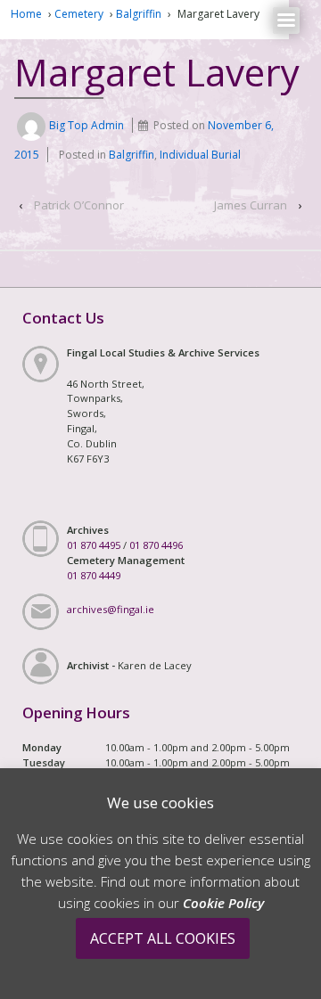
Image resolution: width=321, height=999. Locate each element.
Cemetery (78, 13)
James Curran (250, 205)
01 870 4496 (156, 545)
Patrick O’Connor (79, 205)
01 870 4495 (93, 545)
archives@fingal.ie (110, 609)
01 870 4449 (93, 575)
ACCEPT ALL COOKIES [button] (162, 938)
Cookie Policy (223, 903)
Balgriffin (138, 13)
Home (26, 13)
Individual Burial (200, 154)
